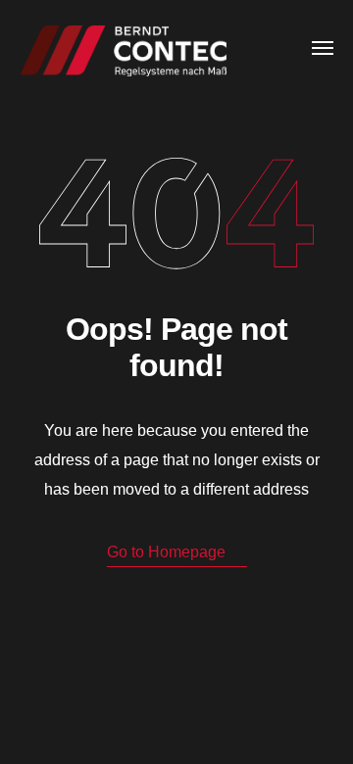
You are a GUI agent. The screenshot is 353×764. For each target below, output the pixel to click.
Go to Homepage (166, 552)
